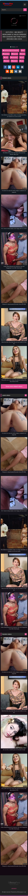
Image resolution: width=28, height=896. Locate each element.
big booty (6, 54)
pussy (7, 61)
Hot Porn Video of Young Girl (11, 50)
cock (6, 57)
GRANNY (14, 888)
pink (17, 47)
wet (22, 61)
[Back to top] (23, 891)
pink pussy (14, 57)
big (23, 50)
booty (23, 54)
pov (22, 57)
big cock (15, 54)
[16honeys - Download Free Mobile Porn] (11, 4)
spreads (15, 61)
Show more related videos (14, 386)
